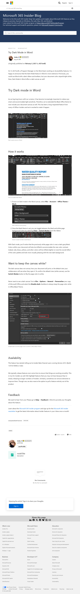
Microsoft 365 (5, 569)
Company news (55, 566)
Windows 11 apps (6, 550)
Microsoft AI (5, 559)
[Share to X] (37, 520)
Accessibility (55, 578)
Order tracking (30, 541)
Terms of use (38, 589)
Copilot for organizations (8, 538)
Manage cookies (29, 589)
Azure (28, 559)
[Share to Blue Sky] (43, 520)
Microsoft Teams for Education (59, 535)
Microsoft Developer (32, 562)
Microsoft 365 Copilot (7, 578)
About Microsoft (56, 562)
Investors (54, 572)
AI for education (56, 550)
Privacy (21, 589)
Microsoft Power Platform (8, 572)
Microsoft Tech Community (33, 572)
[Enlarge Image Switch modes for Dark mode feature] (31, 235)
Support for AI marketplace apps (35, 569)
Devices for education (57, 532)
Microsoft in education (57, 529)
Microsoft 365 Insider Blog (15, 8)
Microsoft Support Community (52, 25)
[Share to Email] (50, 520)
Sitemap (4, 589)
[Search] (59, 3)
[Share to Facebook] (34, 520)
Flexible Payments (31, 550)
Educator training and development (60, 544)
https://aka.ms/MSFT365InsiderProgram (50, 23)
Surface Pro (5, 529)
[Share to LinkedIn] (30, 520)
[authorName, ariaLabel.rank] (10, 58)
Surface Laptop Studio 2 (8, 535)
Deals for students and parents (59, 547)
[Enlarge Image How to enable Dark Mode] (40, 175)
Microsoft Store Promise (33, 547)
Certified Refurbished (32, 544)
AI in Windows (5, 544)
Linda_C (16, 57)
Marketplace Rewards (32, 578)
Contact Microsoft (13, 589)
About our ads (69, 589)
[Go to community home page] (11, 2)
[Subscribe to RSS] (46, 520)
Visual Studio (30, 581)
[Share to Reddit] (40, 520)
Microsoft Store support (33, 535)
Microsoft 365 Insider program (29, 408)
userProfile (21, 446)
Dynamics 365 (5, 566)
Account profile (30, 529)
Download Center (31, 532)
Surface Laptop (5, 532)
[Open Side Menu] (7, 2)
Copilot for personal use (8, 541)
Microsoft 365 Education (58, 538)
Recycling (62, 589)
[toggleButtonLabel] (72, 8)
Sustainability (55, 581)
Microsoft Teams (6, 575)
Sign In (71, 3)
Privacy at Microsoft (57, 569)
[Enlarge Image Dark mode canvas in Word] (27, 125)
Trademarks (46, 589)
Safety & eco (54, 589)
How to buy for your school (58, 541)
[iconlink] (12, 455)
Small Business (5, 581)
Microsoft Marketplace (32, 575)
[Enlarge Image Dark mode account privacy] (31, 214)
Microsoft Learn (31, 566)
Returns (29, 538)
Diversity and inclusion (57, 575)
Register (64, 3)
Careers (54, 559)
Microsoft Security (6, 562)
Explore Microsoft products (8, 547)
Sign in (16, 506)
